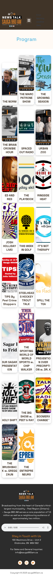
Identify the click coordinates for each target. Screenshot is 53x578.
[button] (29, 20)
